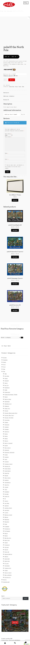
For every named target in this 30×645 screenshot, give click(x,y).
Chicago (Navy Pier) (9, 415)
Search (3, 596)
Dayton (6, 436)
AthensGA (7, 380)
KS (5, 498)
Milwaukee (7, 526)
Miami (6, 524)
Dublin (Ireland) (8, 443)
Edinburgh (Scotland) (9, 452)
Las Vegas (7, 503)
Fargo (6, 459)
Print (16, 86)
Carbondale (7, 401)
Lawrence (7, 505)
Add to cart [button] (15, 200)
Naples (6, 535)
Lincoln (6, 512)
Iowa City (7, 484)
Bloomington (7, 392)
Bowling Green (8, 399)
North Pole (11, 86)
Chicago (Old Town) (9, 417)
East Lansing (8, 447)
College (4, 357)
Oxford (6, 542)
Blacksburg (7, 387)
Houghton (7, 480)
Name (6, 153)
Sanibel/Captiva (8, 554)
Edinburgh (7, 450)
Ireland (6, 487)
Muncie (6, 533)
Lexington (7, 510)
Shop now (15, 622)
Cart (23, 642)
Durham (6, 445)
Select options (15, 230)
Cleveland (7, 424)
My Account (5, 643)
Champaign (7, 406)
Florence (7, 461)
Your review (8, 136)
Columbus (7, 429)
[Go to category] (22, 337)
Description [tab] (6, 92)
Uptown (6, 570)
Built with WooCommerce (14, 640)
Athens (6, 378)
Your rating (8, 133)
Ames (6, 373)
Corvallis (7, 431)
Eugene (6, 454)
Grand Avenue (8, 468)
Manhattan (7, 519)
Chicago (6, 410)
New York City (8, 538)
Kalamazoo (7, 491)
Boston (6, 396)
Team (4, 369)
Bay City (7, 385)
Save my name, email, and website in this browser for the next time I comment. (14, 167)
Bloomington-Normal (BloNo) (11, 394)
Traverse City (8, 568)
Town (23, 86)
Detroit (6, 440)
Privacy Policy (5, 640)
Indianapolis (8, 482)
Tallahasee (7, 565)
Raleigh (6, 549)
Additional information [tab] (8, 96)
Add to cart (12, 79)
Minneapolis (7, 528)
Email (6, 159)
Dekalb (6, 438)
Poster (4, 362)
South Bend (7, 558)
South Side (7, 561)
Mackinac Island (8, 514)
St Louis (7, 563)
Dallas (6, 433)
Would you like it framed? (9, 74)
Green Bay (7, 473)
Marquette (7, 521)
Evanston (7, 457)
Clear (16, 75)
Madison (6, 517)
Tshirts (4, 579)
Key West (7, 494)
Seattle (6, 556)
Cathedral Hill (8, 403)
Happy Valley (8, 477)
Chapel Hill (7, 408)
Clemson (6, 422)
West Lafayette (8, 575)
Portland (7, 547)
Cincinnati (7, 420)
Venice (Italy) (8, 572)
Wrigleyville (8, 577)
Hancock (6, 475)
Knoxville (7, 496)
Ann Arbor (7, 376)
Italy (6, 489)
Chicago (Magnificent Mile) (11, 413)
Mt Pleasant (7, 531)
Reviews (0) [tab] (6, 99)
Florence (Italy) (8, 464)
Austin (6, 383)
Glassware (5, 359)
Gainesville (7, 466)
